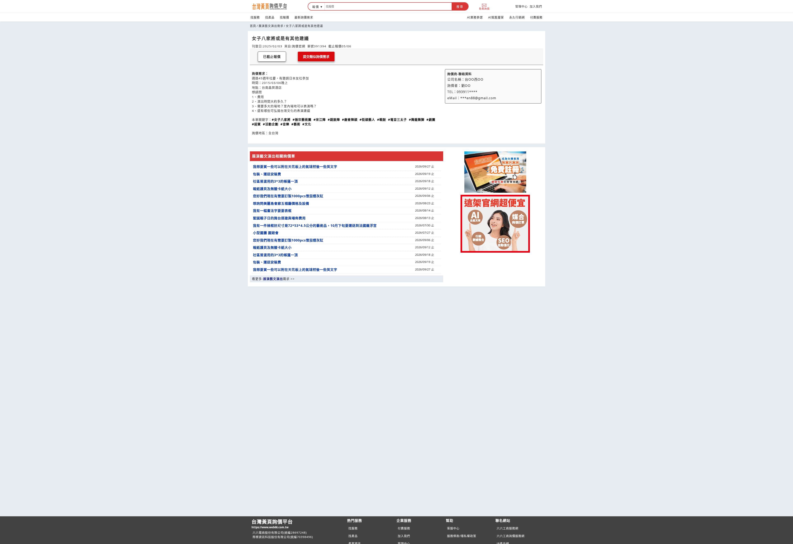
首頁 (253, 26)
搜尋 (459, 6)
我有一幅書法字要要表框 (272, 210)
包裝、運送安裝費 (267, 174)
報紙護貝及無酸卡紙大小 (272, 189)
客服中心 (453, 528)
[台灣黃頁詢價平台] (273, 6)
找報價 (284, 17)
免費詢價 (484, 8)
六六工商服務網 (507, 528)
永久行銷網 (517, 17)
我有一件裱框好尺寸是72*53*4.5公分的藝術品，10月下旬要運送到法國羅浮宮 (315, 225)
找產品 (269, 17)
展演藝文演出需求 (271, 26)
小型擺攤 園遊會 (266, 233)
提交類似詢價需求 (316, 57)
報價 (315, 7)
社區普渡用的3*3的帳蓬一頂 (275, 181)
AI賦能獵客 (496, 17)
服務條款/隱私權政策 (461, 536)
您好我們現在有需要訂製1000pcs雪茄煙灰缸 (288, 196)
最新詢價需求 (303, 17)
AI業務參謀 (475, 17)
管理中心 (521, 6)
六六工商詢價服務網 (511, 536)
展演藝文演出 (273, 279)
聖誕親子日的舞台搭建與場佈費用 (279, 218)
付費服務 (536, 17)
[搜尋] (388, 6)
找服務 (255, 17)
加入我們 (536, 6)
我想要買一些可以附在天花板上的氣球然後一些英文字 (295, 166)
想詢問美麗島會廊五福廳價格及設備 (281, 203)
